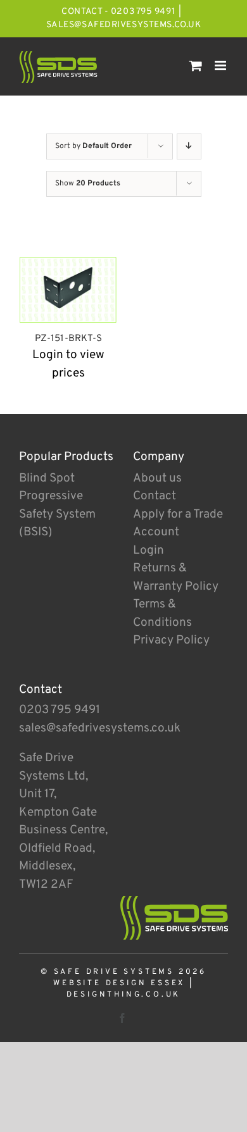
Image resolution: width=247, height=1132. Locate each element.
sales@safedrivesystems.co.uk (123, 25)
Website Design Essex (119, 983)
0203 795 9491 (59, 710)
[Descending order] (189, 146)
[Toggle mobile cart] (195, 65)
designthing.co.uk (123, 995)
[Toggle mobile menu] (221, 65)
